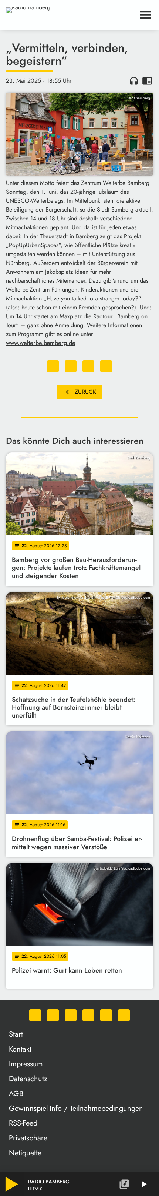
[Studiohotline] (124, 1015)
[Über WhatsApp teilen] (88, 366)
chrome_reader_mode (147, 81)
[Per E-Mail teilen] (106, 366)
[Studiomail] (106, 1015)
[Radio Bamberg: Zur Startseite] (70, 14)
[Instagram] (71, 1015)
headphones (134, 81)
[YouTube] (88, 1015)
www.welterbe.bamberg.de (40, 343)
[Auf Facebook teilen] (53, 366)
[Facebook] (53, 1015)
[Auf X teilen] (71, 366)
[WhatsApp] (35, 1015)
